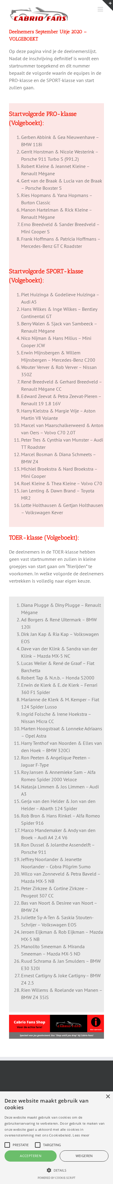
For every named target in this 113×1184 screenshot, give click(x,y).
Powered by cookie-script (56, 1178)
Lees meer (81, 1135)
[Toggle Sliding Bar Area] (107, 5)
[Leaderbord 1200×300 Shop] (56, 1017)
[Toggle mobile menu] (101, 9)
